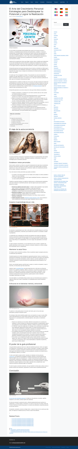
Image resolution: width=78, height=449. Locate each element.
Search (55, 22)
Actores (55, 31)
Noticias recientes (57, 118)
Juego (55, 94)
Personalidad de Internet (59, 121)
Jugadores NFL (57, 103)
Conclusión (13, 125)
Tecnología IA (57, 154)
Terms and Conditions (56, 447)
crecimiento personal (20, 429)
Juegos (55, 96)
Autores (55, 42)
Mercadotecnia (57, 110)
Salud (55, 143)
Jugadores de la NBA (58, 98)
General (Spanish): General (59, 85)
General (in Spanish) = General (60, 80)
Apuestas (56, 39)
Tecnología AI (57, 152)
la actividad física (19, 268)
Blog (11, 428)
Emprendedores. (57, 71)
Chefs (55, 53)
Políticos (55, 134)
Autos (55, 44)
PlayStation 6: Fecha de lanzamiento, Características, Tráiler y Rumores (60, 186)
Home (22, 2)
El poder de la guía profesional (16, 124)
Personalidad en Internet (59, 128)
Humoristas (56, 92)
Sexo (55, 148)
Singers (55, 150)
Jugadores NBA (57, 101)
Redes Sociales (57, 141)
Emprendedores (57, 69)
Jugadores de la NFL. (58, 99)
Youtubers (56, 2)
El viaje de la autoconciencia (16, 118)
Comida (55, 62)
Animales (56, 35)
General (55, 77)
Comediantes (57, 59)
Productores (56, 136)
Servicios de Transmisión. (59, 146)
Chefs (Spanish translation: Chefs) (61, 55)
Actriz (55, 33)
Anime (55, 37)
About (67, 447)
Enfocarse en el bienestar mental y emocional (20, 123)
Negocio (55, 114)
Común (55, 64)
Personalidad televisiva (59, 132)
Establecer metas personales (17, 119)
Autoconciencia (13, 429)
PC (54, 119)
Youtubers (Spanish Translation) (60, 163)
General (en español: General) (60, 79)
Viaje (55, 159)
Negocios (56, 116)
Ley (54, 105)
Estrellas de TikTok (58, 75)
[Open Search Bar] (67, 2)
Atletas (55, 40)
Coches (55, 57)
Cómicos (56, 60)
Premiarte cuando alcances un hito (32, 197)
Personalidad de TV (58, 127)
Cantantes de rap (57, 50)
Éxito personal (26, 429)
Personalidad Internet (58, 130)
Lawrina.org (11, 356)
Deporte (55, 66)
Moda (55, 112)
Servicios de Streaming (59, 145)
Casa (55, 51)
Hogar (55, 90)
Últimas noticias (57, 156)
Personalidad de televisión (59, 125)
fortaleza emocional (37, 85)
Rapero (55, 137)
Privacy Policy (48, 447)
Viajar (55, 157)
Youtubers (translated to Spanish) (61, 165)
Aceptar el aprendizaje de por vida (18, 120)
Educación (56, 68)
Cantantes (56, 48)
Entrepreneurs (49, 2)
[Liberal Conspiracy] (13, 2)
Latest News (62, 2)
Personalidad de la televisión (60, 123)
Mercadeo (56, 108)
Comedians (42, 2)
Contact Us (63, 447)
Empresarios (56, 73)
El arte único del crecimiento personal (17, 398)
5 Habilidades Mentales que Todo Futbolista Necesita (20, 430)
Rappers (26, 2)
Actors (32, 2)
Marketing (56, 107)
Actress (36, 2)
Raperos (55, 139)
